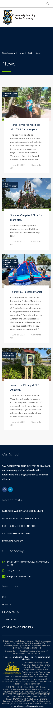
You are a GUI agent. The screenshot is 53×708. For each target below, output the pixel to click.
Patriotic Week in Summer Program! (22, 511)
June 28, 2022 (18, 241)
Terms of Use (9, 619)
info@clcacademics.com (19, 576)
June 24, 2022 (18, 335)
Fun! (5, 95)
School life (9, 354)
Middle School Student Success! (20, 518)
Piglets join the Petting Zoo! (19, 526)
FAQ (4, 597)
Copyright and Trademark (17, 627)
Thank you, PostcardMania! (26, 291)
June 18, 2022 (18, 422)
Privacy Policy (10, 612)
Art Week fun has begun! (16, 533)
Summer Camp (10, 93)
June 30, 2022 (18, 165)
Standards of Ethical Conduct (16, 657)
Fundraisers (9, 260)
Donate (6, 604)
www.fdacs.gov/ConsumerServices (28, 706)
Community (9, 267)
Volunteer (8, 356)
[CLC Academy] (19, 17)
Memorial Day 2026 (12, 541)
